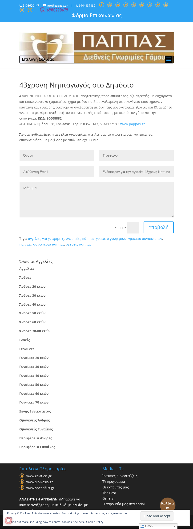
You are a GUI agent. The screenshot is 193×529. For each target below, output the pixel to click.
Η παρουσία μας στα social (123, 504)
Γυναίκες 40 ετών (33, 375)
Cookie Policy (94, 522)
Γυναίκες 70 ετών (33, 402)
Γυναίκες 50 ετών (33, 384)
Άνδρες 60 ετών (32, 322)
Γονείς (24, 340)
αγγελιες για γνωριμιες (46, 238)
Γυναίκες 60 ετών (33, 393)
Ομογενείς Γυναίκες (36, 429)
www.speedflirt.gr (40, 488)
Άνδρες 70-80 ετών (34, 331)
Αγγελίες (26, 268)
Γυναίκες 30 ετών (33, 366)
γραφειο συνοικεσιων (145, 238)
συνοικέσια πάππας (48, 244)
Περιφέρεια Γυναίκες (37, 447)
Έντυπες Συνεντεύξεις (119, 476)
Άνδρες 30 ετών (32, 295)
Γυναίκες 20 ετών (33, 357)
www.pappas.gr (132, 124)
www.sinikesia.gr (39, 482)
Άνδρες (25, 277)
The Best (109, 493)
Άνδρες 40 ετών (32, 304)
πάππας (25, 244)
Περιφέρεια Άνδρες (35, 438)
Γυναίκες (26, 349)
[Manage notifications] (8, 520)
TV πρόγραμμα (113, 481)
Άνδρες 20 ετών (32, 286)
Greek (148, 526)
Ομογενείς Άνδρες (34, 420)
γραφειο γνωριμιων (111, 238)
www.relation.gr (39, 476)
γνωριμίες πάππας (79, 238)
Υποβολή (159, 227)
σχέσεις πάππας (78, 244)
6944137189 (87, 6)
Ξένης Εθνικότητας (35, 411)
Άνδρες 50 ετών (32, 313)
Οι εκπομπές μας (115, 487)
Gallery (107, 498)
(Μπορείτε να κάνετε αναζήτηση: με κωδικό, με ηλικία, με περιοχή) (53, 505)
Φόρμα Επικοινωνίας (97, 15)
